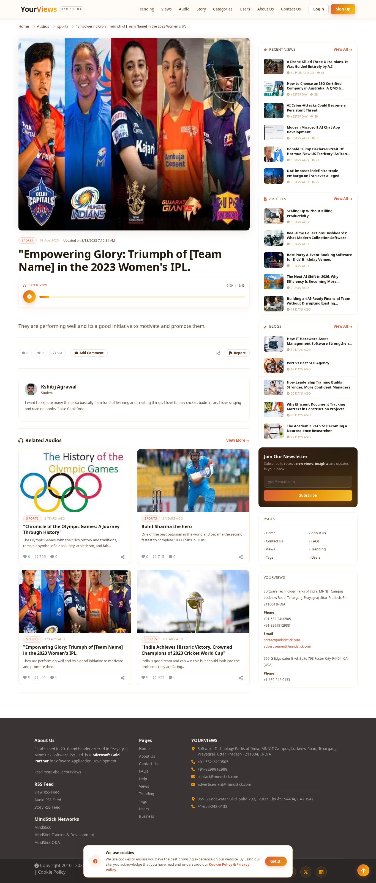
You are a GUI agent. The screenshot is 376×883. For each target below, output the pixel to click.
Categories (223, 9)
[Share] (218, 353)
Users (245, 9)
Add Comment (91, 353)
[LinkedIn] (321, 871)
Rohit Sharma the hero (166, 526)
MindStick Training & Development (64, 834)
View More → (238, 440)
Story (201, 9)
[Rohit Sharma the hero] (193, 480)
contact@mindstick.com (282, 640)
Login (318, 9)
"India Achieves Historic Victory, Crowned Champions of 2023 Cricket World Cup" (186, 650)
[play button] (29, 296)
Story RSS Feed (47, 807)
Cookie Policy (52, 872)
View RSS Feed (46, 792)
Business (146, 816)
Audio (184, 9)
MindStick (42, 827)
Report (240, 353)
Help (143, 778)
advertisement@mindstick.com (287, 646)
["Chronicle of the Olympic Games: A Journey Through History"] (75, 480)
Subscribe (308, 495)
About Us (265, 9)
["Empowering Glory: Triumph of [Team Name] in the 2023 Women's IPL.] (75, 601)
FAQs (315, 541)
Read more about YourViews (57, 772)
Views (166, 9)
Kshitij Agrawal (59, 387)
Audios (43, 26)
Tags (269, 557)
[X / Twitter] (305, 871)
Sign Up (343, 9)
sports (63, 26)
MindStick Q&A (47, 842)
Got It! (276, 861)
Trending (146, 9)
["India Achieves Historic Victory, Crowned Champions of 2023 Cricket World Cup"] (193, 601)
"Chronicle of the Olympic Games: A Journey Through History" (71, 529)
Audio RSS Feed (47, 799)
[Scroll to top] (363, 870)
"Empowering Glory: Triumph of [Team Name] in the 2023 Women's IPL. (73, 650)
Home (23, 26)
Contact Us (291, 9)
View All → (343, 49)
